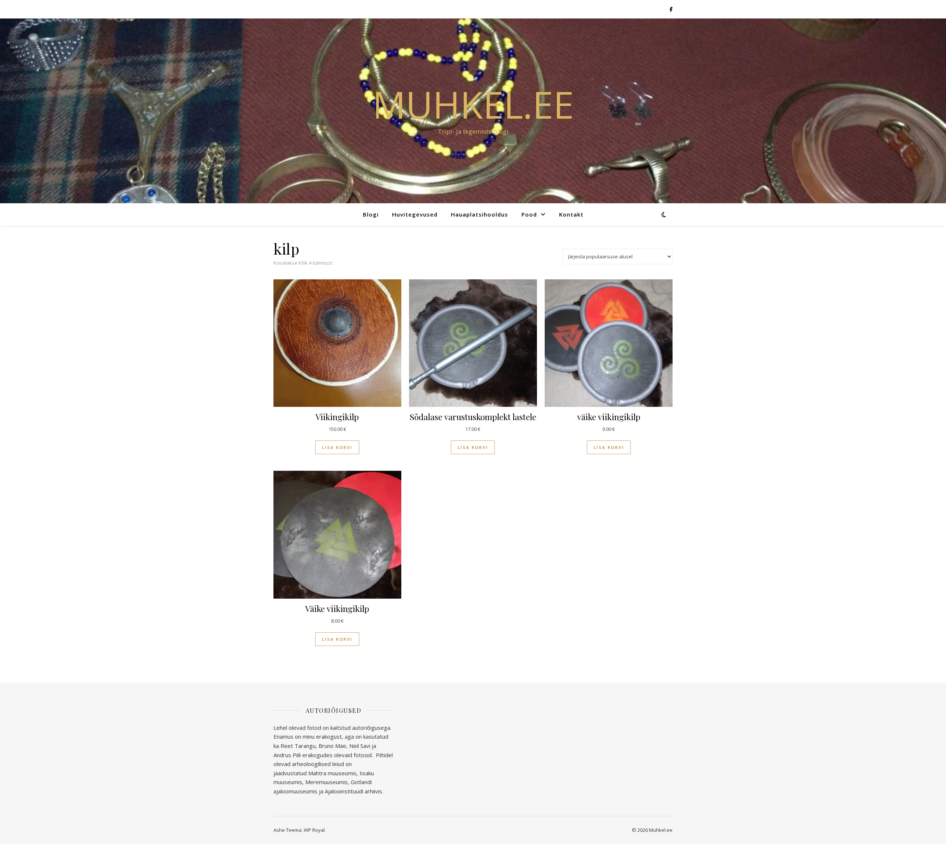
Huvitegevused (415, 214)
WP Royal (314, 830)
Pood (529, 214)
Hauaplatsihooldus (479, 214)
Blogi (371, 214)
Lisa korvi (337, 447)
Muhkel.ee (473, 104)
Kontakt (571, 214)
